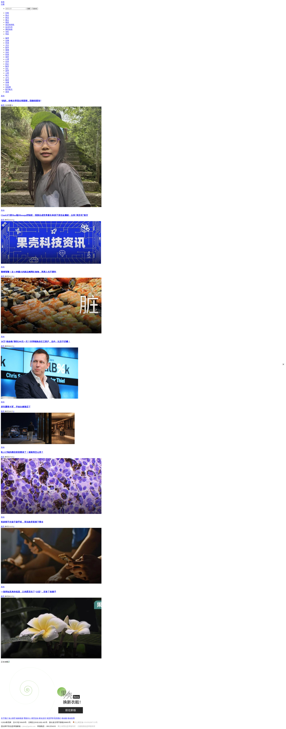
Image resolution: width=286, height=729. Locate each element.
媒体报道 (19, 718)
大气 (7, 78)
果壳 (2, 105)
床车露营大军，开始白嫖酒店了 (16, 407)
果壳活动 (34, 718)
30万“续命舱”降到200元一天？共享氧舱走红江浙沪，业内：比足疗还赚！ (35, 341)
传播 (7, 82)
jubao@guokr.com (28, 726)
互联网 (8, 87)
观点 (7, 20)
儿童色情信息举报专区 (86, 726)
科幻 (7, 64)
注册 (2, 4)
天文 (7, 45)
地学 (7, 57)
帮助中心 (27, 718)
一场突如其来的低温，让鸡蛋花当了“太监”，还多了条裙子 (28, 592)
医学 (7, 47)
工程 (7, 73)
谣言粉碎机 (9, 25)
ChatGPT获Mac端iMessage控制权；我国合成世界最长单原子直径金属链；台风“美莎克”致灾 (44, 215)
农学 (7, 71)
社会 (7, 85)
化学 (7, 62)
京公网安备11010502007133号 (86, 722)
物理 (7, 38)
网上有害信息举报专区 (67, 726)
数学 (7, 66)
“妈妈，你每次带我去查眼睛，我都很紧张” (21, 101)
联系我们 (57, 718)
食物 (7, 50)
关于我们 (4, 718)
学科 (7, 34)
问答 (7, 13)
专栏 (7, 32)
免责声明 (50, 718)
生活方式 (9, 27)
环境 (7, 43)
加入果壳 (12, 718)
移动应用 (71, 718)
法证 (7, 52)
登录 (2, 2)
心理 (7, 59)
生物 (7, 40)
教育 (7, 80)
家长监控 (42, 718)
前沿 (7, 18)
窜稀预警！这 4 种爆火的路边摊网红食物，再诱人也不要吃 (28, 272)
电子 (7, 75)
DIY (7, 68)
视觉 (7, 22)
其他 (7, 92)
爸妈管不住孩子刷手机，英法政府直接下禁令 (22, 522)
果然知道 (9, 29)
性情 (7, 55)
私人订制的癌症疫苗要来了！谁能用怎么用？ (22, 452)
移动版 (64, 718)
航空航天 (9, 89)
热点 (7, 15)
